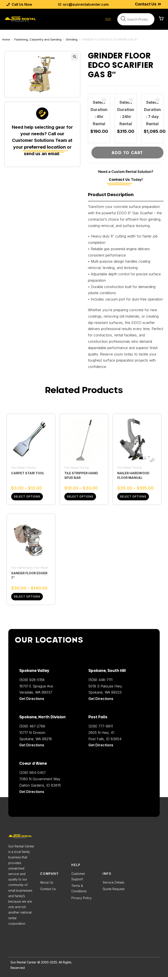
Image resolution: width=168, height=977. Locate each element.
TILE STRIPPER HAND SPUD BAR (81, 475)
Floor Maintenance (22, 567)
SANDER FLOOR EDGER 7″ (29, 575)
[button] (74, 56)
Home (6, 39)
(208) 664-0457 (32, 772)
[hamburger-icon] (108, 19)
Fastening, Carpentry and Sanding (37, 39)
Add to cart (127, 152)
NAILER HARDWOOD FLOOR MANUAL (133, 475)
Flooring (30, 467)
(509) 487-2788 (32, 726)
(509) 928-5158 (32, 680)
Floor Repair (18, 467)
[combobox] (135, 19)
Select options (27, 496)
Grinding (71, 39)
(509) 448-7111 (100, 680)
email (53, 153)
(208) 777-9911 (100, 726)
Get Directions (31, 791)
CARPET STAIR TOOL (27, 473)
